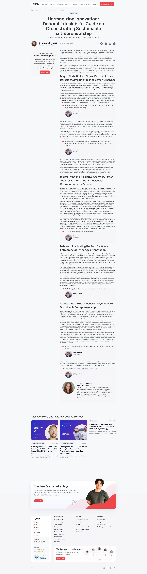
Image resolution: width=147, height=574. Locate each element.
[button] (45, 4)
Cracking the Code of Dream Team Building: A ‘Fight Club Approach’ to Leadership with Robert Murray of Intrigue (44, 450)
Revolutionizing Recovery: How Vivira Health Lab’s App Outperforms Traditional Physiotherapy (102, 426)
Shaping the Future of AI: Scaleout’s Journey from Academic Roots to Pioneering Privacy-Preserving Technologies (73, 450)
